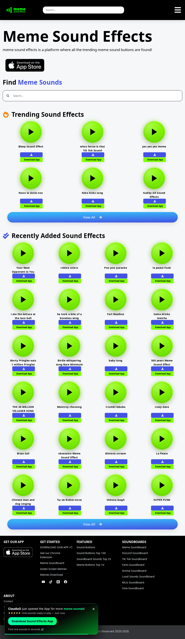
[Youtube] (43, 582)
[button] (93, 201)
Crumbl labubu (116, 407)
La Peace (162, 453)
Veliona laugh (116, 499)
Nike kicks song (92, 193)
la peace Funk (162, 267)
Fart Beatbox (115, 314)
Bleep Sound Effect (30, 146)
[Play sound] (31, 132)
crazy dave (162, 407)
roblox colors (69, 267)
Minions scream (115, 453)
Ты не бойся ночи (69, 499)
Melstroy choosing (69, 407)
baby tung (115, 360)
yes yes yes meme (154, 146)
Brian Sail (23, 453)
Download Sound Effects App (32, 621)
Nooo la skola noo (31, 193)
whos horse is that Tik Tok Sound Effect (92, 150)
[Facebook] (65, 582)
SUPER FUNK (162, 499)
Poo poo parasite (115, 267)
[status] (51, 619)
